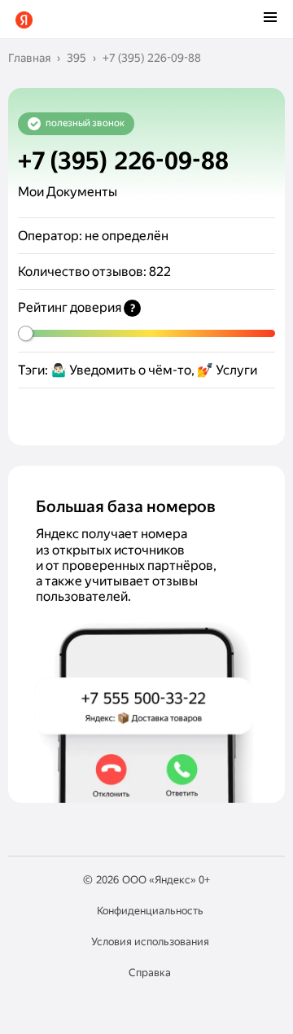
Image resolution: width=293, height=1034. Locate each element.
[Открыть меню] (270, 18)
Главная (29, 57)
